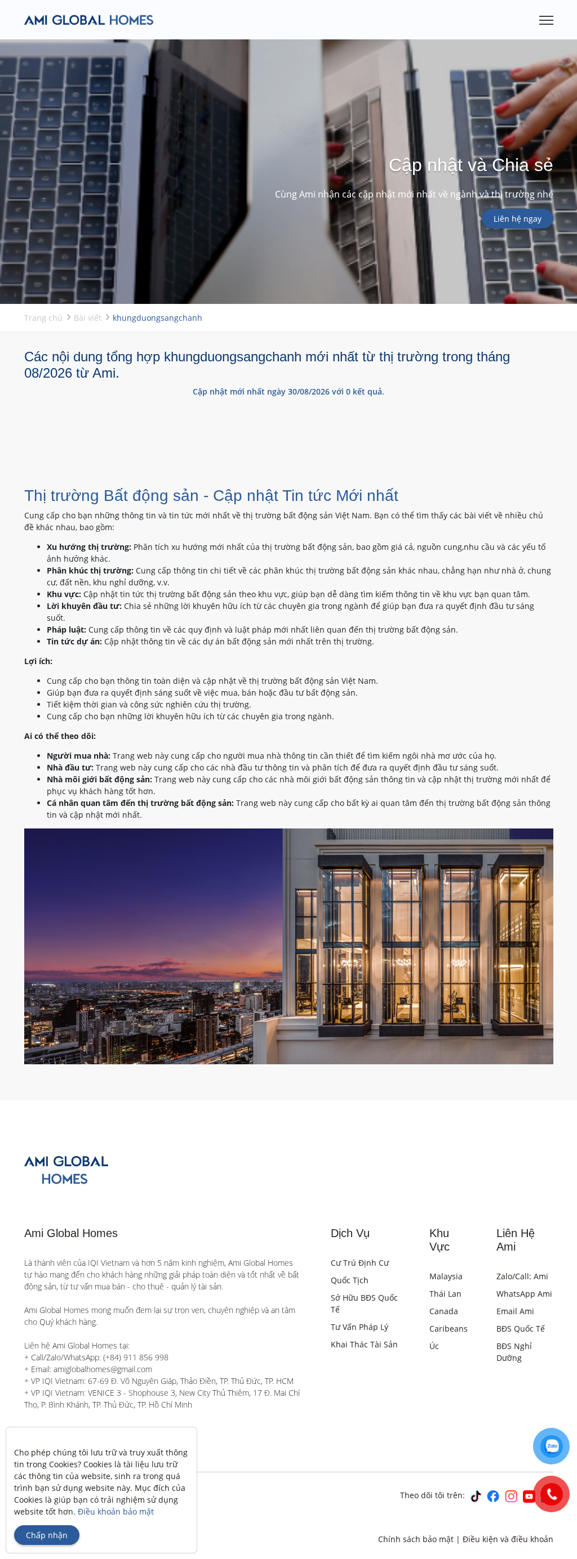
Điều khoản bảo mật (116, 1511)
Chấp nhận (47, 1535)
